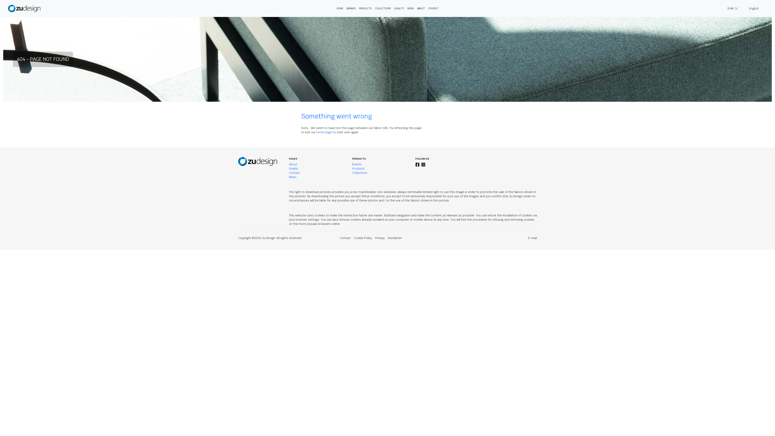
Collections (383, 8)
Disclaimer (395, 238)
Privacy (380, 238)
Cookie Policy (363, 238)
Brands (357, 164)
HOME (340, 8)
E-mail (532, 238)
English (754, 8)
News (410, 8)
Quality (399, 8)
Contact (433, 8)
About (293, 164)
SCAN (730, 8)
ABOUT (421, 8)
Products (358, 168)
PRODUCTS (365, 8)
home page (324, 132)
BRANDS (351, 8)
